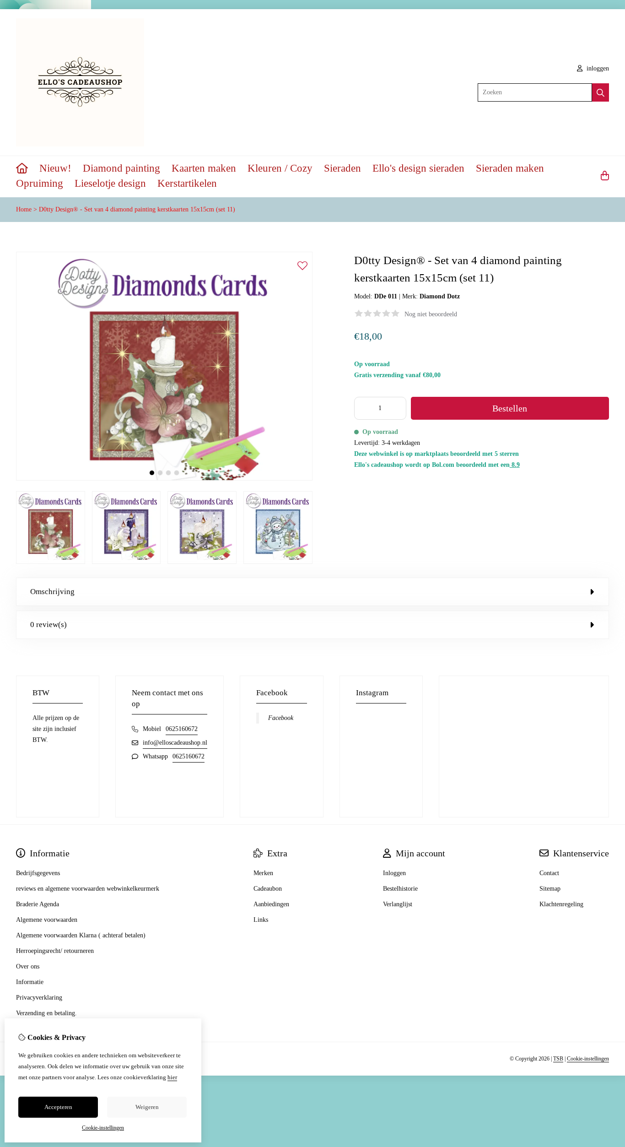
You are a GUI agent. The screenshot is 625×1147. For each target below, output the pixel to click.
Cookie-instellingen (588, 1058)
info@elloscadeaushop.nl (175, 742)
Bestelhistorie (400, 888)
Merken (263, 873)
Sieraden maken (510, 168)
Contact (549, 873)
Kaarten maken (204, 168)
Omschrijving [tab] (52, 591)
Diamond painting (121, 168)
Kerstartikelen (187, 183)
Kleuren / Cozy (280, 168)
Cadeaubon (267, 888)
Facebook (280, 717)
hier (172, 1077)
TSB (558, 1058)
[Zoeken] (600, 92)
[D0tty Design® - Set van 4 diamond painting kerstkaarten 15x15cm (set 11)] (164, 478)
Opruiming (39, 183)
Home (24, 209)
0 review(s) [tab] (48, 624)
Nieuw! (55, 168)
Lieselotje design (110, 183)
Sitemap (549, 888)
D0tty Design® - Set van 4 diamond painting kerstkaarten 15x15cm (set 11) (137, 209)
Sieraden (342, 168)
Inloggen (394, 873)
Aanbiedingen (271, 904)
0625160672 (182, 728)
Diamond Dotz (440, 296)
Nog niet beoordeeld (430, 314)
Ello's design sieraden (418, 168)
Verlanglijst (397, 904)
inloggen (597, 68)
